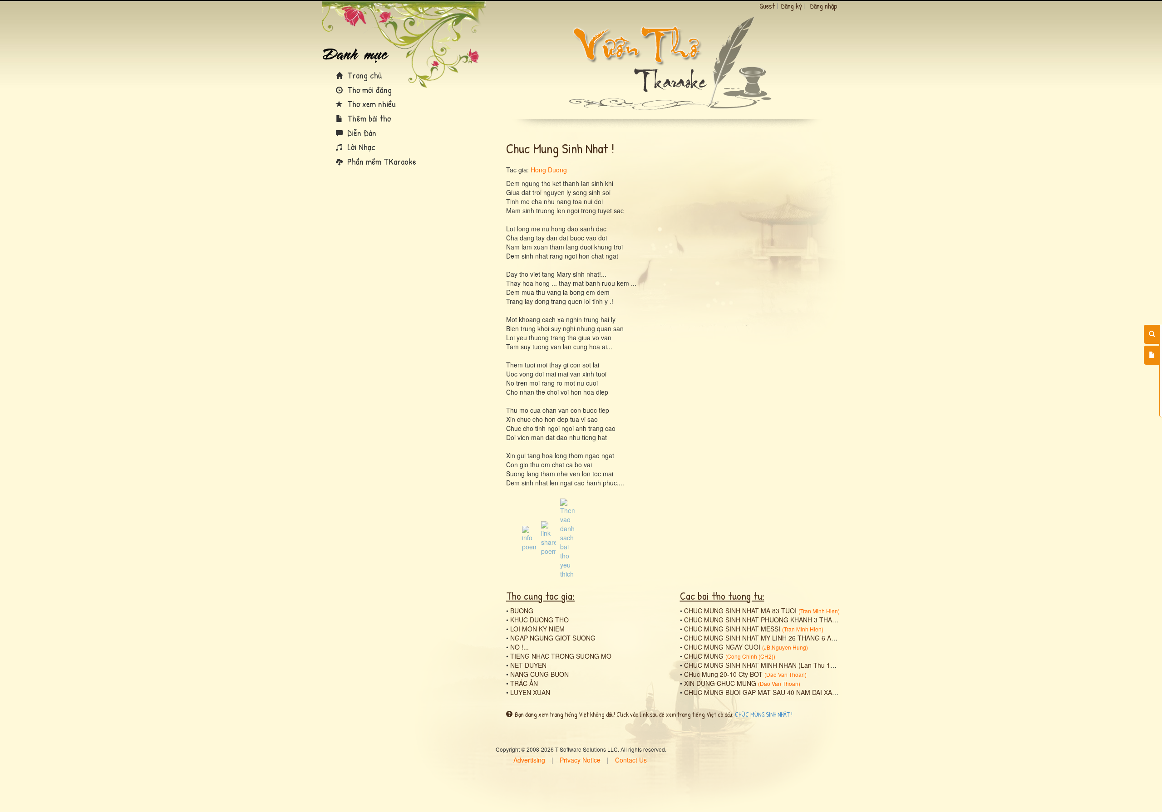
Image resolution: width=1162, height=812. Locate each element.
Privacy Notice (580, 759)
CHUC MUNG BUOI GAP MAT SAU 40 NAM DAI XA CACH (768, 692)
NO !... (519, 646)
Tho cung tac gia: (540, 595)
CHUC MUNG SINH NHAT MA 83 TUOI (740, 610)
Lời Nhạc (360, 147)
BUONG (521, 610)
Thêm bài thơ (368, 118)
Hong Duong (549, 169)
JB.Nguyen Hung (785, 647)
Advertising (529, 759)
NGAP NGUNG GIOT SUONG (553, 637)
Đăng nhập (823, 6)
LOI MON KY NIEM (537, 628)
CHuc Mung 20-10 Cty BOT (723, 674)
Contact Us (631, 759)
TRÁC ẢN (524, 683)
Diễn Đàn (360, 133)
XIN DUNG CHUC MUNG (720, 683)
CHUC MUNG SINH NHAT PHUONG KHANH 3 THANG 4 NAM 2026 (781, 619)
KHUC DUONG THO (539, 619)
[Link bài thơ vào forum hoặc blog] (548, 537)
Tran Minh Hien (819, 611)
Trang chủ (363, 75)
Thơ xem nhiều (370, 104)
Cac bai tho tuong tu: (722, 595)
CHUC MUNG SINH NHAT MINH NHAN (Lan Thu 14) (760, 665)
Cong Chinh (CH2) (750, 656)
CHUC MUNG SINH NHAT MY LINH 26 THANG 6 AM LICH (768, 637)
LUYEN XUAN (530, 692)
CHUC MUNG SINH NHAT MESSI (732, 628)
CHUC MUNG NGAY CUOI (722, 646)
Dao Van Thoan (785, 674)
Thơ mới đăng (368, 89)
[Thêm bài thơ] (1152, 355)
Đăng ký (791, 6)
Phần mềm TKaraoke (380, 161)
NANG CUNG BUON (539, 674)
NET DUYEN (528, 665)
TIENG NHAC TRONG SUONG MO (560, 655)
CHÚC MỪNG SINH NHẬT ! (764, 714)
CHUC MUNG (704, 655)
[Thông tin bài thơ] (529, 537)
